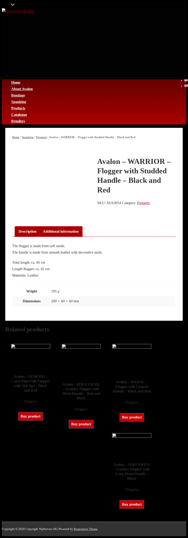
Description (27, 231)
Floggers (41, 137)
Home (15, 82)
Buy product (30, 416)
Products (18, 108)
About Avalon (22, 89)
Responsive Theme (85, 529)
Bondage (18, 95)
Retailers (18, 121)
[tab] (27, 231)
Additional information (61, 231)
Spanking (18, 102)
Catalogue (19, 115)
